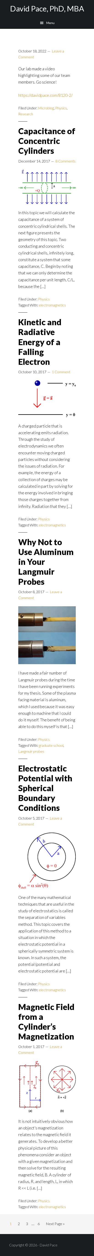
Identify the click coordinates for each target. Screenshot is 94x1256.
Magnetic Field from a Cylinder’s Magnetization (46, 1022)
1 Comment (61, 372)
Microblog (46, 108)
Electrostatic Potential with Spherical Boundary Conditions (45, 788)
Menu (50, 23)
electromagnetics (52, 305)
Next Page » (55, 1225)
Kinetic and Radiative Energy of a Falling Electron (39, 342)
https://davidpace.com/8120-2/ (45, 95)
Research (25, 114)
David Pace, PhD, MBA (47, 8)
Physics (61, 108)
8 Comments (65, 161)
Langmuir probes (31, 751)
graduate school (51, 745)
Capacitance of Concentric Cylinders (46, 141)
